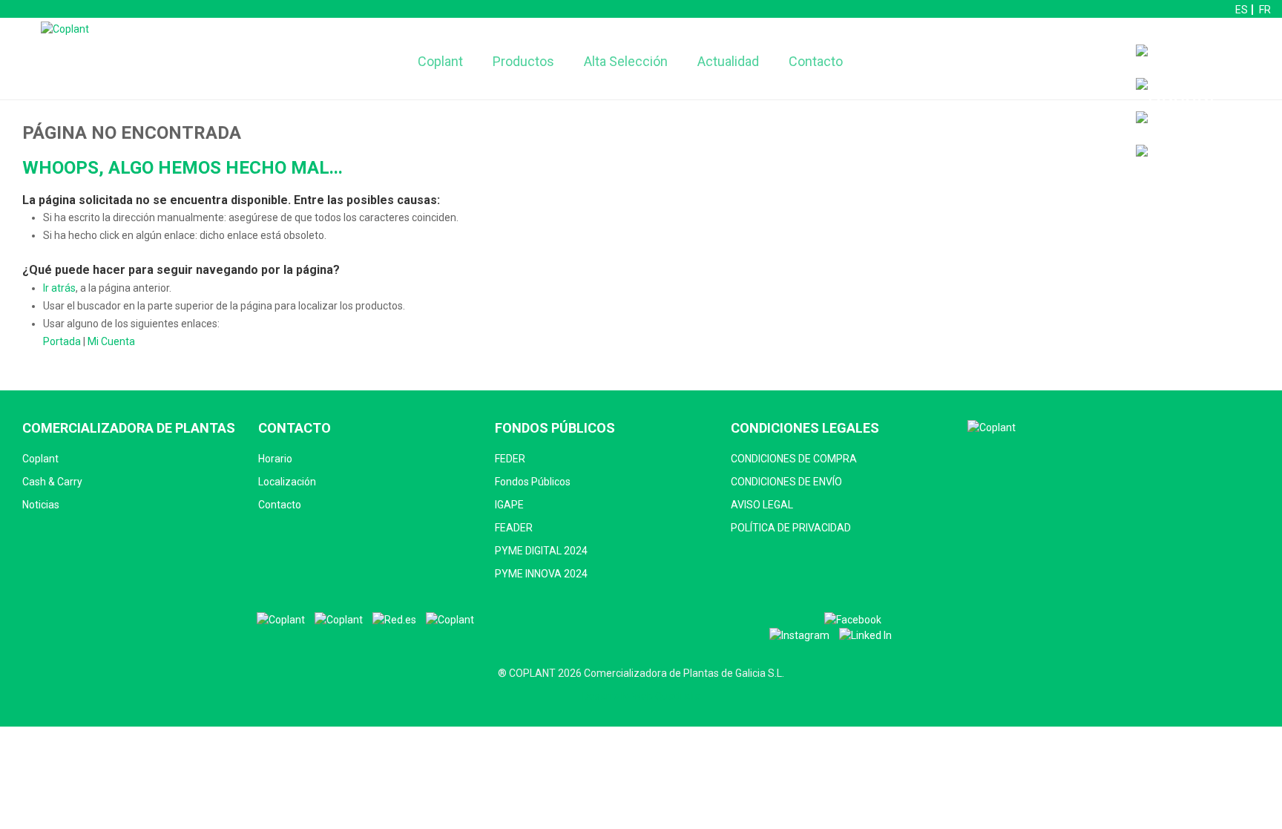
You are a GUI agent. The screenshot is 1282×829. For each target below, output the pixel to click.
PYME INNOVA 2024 (541, 574)
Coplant (440, 61)
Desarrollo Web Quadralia (641, 696)
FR (1265, 9)
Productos (523, 61)
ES (1241, 9)
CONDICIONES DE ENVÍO (786, 482)
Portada (62, 341)
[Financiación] (1205, 61)
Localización (287, 482)
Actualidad (728, 61)
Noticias (40, 505)
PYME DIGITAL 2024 (541, 551)
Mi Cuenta (111, 341)
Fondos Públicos (533, 482)
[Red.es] (394, 620)
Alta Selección (626, 61)
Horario (275, 459)
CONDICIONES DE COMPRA (794, 459)
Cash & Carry (52, 482)
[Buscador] (1176, 94)
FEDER (510, 459)
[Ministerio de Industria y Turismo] (339, 620)
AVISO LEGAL (762, 505)
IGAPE (509, 505)
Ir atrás (59, 288)
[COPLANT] (281, 620)
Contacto (816, 61)
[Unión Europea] (450, 620)
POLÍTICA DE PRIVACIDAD (791, 528)
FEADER (514, 528)
